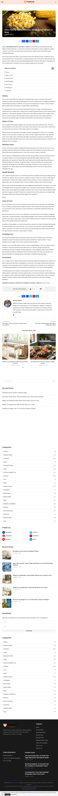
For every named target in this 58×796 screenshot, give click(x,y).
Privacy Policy (40, 729)
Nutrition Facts (9, 78)
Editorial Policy (40, 737)
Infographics (29, 490)
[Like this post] (24, 41)
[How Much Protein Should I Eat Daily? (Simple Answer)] (43, 347)
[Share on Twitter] (30, 41)
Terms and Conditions (42, 743)
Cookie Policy (39, 735)
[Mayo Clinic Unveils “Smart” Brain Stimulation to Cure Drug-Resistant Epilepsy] (6, 567)
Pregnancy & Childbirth (29, 503)
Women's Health (29, 517)
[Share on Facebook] (27, 41)
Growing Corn (8, 87)
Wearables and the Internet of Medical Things (14, 392)
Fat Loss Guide (7, 760)
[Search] (55, 2)
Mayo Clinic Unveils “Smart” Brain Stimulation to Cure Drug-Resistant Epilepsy (22, 396)
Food (29, 479)
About (37, 727)
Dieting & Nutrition (29, 465)
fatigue (48, 158)
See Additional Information (28, 789)
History (7, 72)
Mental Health (29, 496)
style (54, 139)
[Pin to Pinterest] (34, 41)
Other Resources (9, 752)
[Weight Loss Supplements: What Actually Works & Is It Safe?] (15, 347)
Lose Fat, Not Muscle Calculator (11, 758)
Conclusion (8, 90)
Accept (7, 794)
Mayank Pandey (10, 34)
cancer (29, 187)
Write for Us (39, 745)
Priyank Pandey (46, 283)
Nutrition (4, 148)
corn (18, 49)
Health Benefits (9, 81)
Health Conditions (7, 755)
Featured (29, 476)
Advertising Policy (41, 732)
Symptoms (29, 514)
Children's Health (29, 455)
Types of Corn (8, 75)
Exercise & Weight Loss (29, 472)
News (29, 500)
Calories (29, 451)
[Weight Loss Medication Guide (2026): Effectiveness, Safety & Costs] (6, 579)
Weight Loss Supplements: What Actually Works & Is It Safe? (18, 404)
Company (39, 724)
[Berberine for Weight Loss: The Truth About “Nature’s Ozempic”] (6, 603)
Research (29, 507)
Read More (14, 794)
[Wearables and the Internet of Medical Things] (6, 554)
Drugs (29, 469)
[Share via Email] (37, 41)
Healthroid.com (14, 782)
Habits (29, 483)
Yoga (29, 521)
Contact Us (39, 748)
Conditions (29, 458)
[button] (4, 350)
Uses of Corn (8, 84)
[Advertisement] (29, 429)
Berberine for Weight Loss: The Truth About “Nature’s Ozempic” (19, 408)
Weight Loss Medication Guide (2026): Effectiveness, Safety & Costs (20, 400)
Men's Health (29, 493)
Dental (29, 462)
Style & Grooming (29, 510)
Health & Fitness (29, 486)
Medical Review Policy (42, 740)
